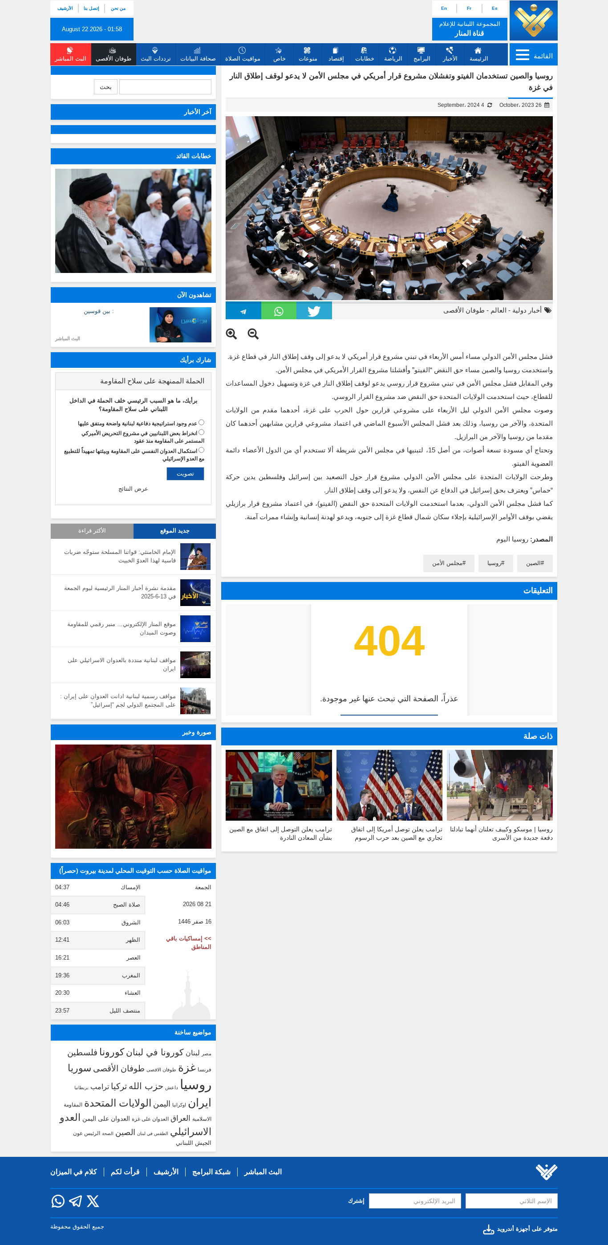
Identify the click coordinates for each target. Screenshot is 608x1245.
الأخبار (450, 58)
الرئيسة (479, 58)
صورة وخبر (196, 732)
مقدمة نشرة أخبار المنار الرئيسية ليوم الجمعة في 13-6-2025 (120, 592)
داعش (171, 1087)
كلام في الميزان (73, 1172)
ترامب (99, 1086)
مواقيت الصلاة (242, 58)
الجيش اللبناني (193, 1142)
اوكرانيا (179, 1104)
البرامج (421, 58)
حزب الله (146, 1086)
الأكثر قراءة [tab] (92, 531)
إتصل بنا (91, 8)
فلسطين (82, 1052)
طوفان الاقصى (161, 1069)
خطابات (364, 58)
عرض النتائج (133, 488)
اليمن (161, 1103)
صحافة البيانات (198, 58)
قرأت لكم (125, 1172)
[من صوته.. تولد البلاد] (133, 797)
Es (495, 8)
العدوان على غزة (150, 1119)
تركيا (119, 1086)
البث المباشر (67, 338)
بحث (106, 86)
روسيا (494, 563)
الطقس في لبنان (152, 1133)
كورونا (111, 1052)
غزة (187, 1067)
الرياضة (393, 58)
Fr (469, 8)
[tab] (133, 381)
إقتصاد (336, 58)
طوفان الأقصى (464, 310)
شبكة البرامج (211, 1172)
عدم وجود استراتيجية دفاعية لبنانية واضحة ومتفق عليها (137, 423)
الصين (533, 563)
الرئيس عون (86, 1133)
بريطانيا (81, 1087)
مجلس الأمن (447, 563)
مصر (206, 1053)
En (444, 8)
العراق (180, 1118)
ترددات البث (156, 58)
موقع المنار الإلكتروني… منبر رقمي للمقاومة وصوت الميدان (121, 628)
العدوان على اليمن (106, 1118)
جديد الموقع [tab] (175, 531)
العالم (498, 310)
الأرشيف (65, 8)
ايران (199, 1102)
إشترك (356, 1200)
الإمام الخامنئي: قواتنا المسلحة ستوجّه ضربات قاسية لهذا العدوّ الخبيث (120, 556)
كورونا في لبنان (155, 1052)
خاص (279, 58)
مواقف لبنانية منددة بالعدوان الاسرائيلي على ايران (122, 664)
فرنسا (204, 1069)
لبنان (193, 1053)
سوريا (79, 1068)
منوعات (308, 58)
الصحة (107, 1133)
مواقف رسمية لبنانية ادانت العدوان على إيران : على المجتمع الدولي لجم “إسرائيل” (118, 700)
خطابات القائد (193, 155)
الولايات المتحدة (117, 1103)
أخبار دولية (527, 310)
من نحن (118, 8)
